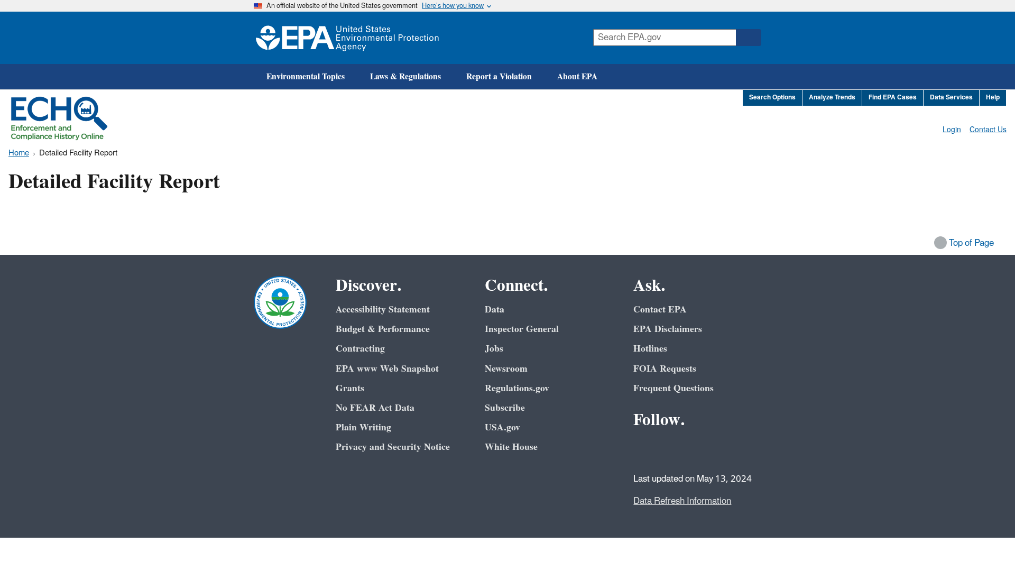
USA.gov (502, 427)
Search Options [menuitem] (772, 97)
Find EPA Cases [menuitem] (893, 97)
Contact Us (988, 129)
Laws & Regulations (405, 77)
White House (511, 447)
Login (952, 129)
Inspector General (522, 329)
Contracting (360, 348)
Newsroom (506, 368)
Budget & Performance (383, 329)
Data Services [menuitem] (951, 97)
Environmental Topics (305, 77)
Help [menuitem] (993, 97)
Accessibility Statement (383, 309)
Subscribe (505, 407)
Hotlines (650, 348)
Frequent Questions (673, 388)
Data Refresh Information (682, 501)
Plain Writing (363, 427)
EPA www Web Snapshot (387, 368)
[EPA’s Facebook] (643, 448)
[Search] (748, 37)
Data (494, 309)
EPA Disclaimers (667, 329)
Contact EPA (660, 309)
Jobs (494, 348)
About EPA (577, 77)
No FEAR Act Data (375, 407)
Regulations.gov (517, 388)
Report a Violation (499, 77)
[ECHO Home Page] (59, 118)
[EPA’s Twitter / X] (669, 448)
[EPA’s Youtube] (694, 448)
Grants (350, 388)
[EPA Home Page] (347, 37)
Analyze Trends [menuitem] (832, 97)
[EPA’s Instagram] (720, 448)
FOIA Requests (664, 368)
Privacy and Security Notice (393, 447)
